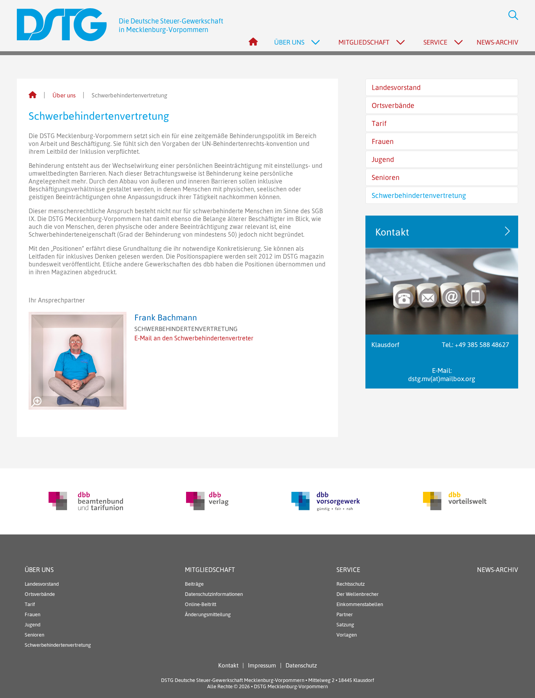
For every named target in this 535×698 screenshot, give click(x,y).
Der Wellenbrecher (357, 594)
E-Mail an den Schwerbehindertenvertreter (193, 338)
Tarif (379, 123)
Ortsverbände (393, 105)
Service (348, 570)
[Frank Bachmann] (78, 361)
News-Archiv (497, 42)
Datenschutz (301, 665)
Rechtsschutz (350, 584)
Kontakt (228, 665)
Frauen (383, 141)
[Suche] (510, 16)
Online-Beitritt (200, 604)
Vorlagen (346, 634)
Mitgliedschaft (210, 570)
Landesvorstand (396, 87)
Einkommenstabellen (359, 604)
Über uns (64, 95)
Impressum (262, 665)
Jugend (383, 159)
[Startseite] (32, 95)
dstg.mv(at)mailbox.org (441, 378)
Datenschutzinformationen (214, 594)
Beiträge (194, 584)
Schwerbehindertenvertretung (419, 195)
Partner (344, 614)
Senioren (385, 177)
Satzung (345, 624)
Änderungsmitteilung (208, 614)
